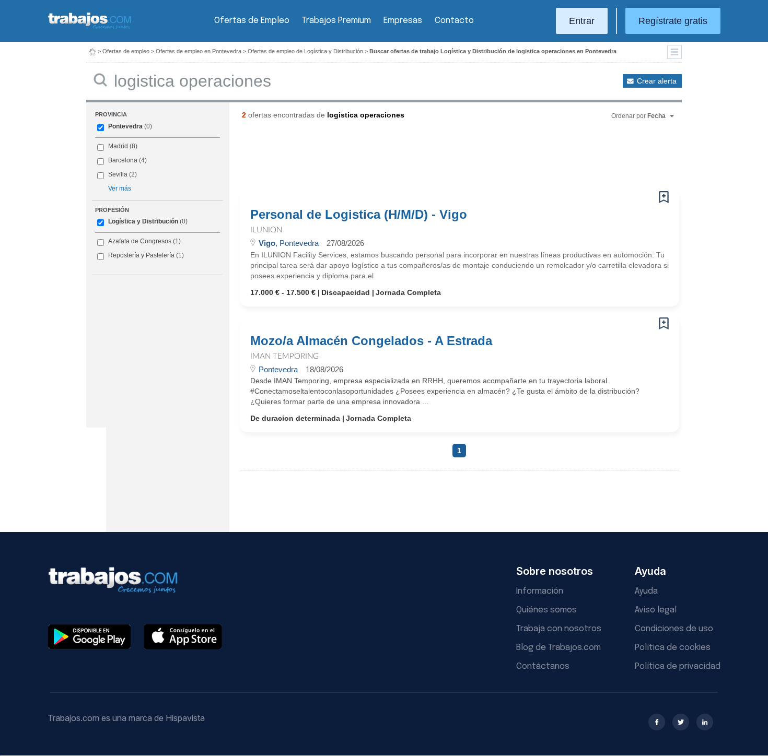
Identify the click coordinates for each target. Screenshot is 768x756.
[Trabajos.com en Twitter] (680, 722)
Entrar (582, 21)
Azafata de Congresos (139, 241)
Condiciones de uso (674, 628)
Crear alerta (657, 81)
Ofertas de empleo (125, 51)
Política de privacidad (677, 666)
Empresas (402, 20)
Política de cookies (673, 647)
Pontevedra (125, 126)
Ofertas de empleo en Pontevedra (198, 51)
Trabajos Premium (336, 20)
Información (539, 591)
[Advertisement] (438, 159)
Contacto (454, 20)
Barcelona (122, 160)
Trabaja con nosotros (558, 628)
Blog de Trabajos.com (558, 647)
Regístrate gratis (672, 21)
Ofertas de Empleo (251, 20)
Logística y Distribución (143, 221)
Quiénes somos (546, 610)
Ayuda (646, 591)
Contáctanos (542, 666)
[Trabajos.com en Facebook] (656, 722)
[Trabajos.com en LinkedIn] (704, 722)
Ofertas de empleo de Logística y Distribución (305, 51)
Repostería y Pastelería (141, 255)
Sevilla (117, 174)
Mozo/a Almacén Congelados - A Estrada (371, 341)
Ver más (119, 188)
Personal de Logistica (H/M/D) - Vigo (358, 214)
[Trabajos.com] (90, 27)
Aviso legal (656, 610)
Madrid (118, 146)
